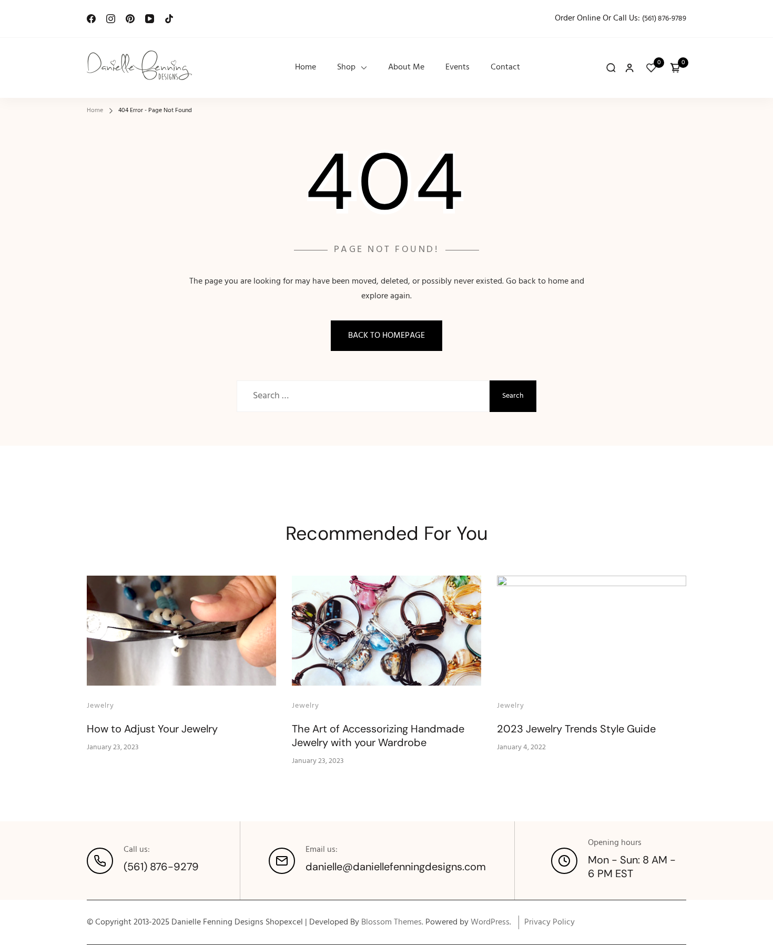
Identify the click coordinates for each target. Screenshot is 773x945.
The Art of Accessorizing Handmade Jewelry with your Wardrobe (378, 735)
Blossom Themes (391, 922)
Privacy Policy (549, 922)
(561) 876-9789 (664, 19)
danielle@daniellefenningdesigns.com (396, 866)
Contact (505, 67)
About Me (406, 67)
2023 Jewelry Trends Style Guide (576, 729)
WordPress (490, 922)
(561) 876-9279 (161, 866)
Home (305, 67)
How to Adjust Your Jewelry (152, 729)
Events (457, 67)
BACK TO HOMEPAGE (386, 336)
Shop (346, 67)
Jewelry (100, 706)
